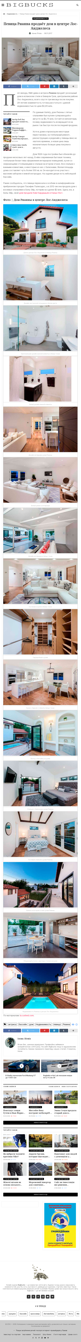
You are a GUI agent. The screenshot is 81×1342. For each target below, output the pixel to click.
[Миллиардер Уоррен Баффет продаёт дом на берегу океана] (7, 130)
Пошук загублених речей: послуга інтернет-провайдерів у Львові (41, 1330)
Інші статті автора (69, 1086)
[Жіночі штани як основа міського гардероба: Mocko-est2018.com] (15, 1169)
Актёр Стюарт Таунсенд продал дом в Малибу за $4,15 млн (20, 137)
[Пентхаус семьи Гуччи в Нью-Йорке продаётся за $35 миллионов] (15, 1097)
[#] (33, 1338)
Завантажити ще (40, 1122)
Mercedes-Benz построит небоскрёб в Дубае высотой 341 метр (40, 1111)
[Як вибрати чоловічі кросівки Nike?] (15, 1140)
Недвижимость (12, 14)
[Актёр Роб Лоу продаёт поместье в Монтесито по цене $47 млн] (7, 121)
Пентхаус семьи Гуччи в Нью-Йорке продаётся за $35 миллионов (13, 1111)
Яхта (49, 1314)
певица (57, 1024)
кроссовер (13, 1314)
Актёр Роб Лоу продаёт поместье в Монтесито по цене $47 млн (20, 120)
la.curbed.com (27, 1015)
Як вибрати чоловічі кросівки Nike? (14, 1155)
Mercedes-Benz (61, 1314)
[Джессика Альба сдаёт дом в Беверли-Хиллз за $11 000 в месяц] (7, 147)
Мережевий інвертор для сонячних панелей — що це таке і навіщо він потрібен (40, 1183)
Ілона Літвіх (24, 1038)
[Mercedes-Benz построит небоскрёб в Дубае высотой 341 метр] (40, 1097)
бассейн (23, 1024)
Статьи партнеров (11, 1150)
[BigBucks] (29, 5)
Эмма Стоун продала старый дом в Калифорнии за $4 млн (65, 1111)
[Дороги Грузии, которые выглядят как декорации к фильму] (40, 1140)
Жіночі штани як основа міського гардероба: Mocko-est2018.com (13, 1183)
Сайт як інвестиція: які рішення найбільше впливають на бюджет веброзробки (66, 1183)
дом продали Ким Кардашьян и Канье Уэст (41, 193)
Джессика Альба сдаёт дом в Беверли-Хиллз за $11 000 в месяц (20, 146)
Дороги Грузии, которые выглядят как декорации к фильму (38, 1155)
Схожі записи (54, 1086)
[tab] (54, 1086)
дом (31, 1024)
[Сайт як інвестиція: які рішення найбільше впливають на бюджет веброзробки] (66, 1169)
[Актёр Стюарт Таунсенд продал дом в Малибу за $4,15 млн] (7, 138)
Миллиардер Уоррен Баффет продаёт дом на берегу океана (19, 129)
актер (74, 1314)
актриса (12, 1024)
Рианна (66, 1024)
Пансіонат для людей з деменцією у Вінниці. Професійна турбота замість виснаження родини (65, 1155)
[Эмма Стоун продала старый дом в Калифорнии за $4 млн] (66, 1097)
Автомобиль (27, 1314)
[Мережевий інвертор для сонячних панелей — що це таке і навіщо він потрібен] (40, 1169)
